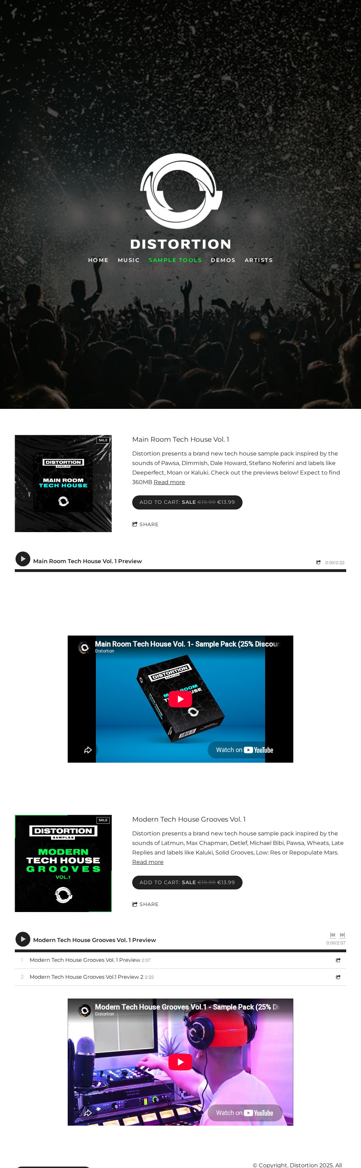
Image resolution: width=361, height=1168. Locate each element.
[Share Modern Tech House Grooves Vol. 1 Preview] (337, 959)
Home (98, 259)
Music (129, 259)
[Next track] (342, 935)
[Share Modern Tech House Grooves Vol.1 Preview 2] (337, 976)
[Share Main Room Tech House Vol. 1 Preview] (319, 563)
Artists (259, 259)
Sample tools (175, 259)
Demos (223, 259)
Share (149, 524)
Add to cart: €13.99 (187, 502)
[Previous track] (333, 935)
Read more (169, 482)
